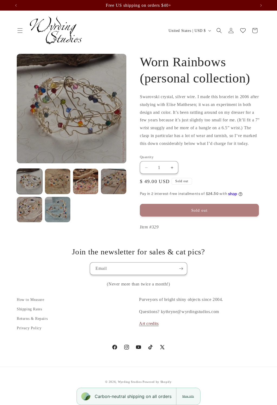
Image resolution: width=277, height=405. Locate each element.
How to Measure (30, 300)
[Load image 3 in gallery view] (85, 181)
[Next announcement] (261, 5)
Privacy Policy (29, 328)
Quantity (147, 157)
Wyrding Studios (130, 381)
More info (188, 396)
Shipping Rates (29, 309)
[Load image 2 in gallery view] (57, 181)
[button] (20, 30)
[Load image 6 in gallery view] (57, 209)
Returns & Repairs (32, 319)
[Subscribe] (181, 268)
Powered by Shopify (157, 381)
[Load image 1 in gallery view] (29, 181)
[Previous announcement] (16, 5)
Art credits (149, 323)
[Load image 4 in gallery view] (113, 181)
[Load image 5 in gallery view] (29, 209)
